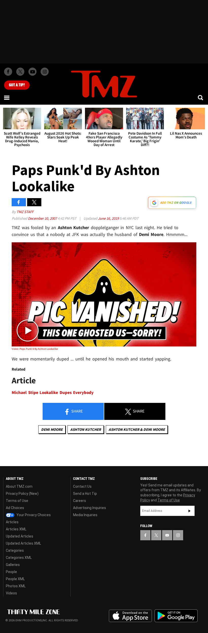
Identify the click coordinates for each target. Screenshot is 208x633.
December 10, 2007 (43, 218)
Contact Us (82, 486)
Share (77, 411)
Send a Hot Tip (85, 494)
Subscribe (189, 511)
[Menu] (7, 97)
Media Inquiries (85, 515)
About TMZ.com (19, 486)
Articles (12, 522)
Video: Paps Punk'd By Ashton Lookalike (35, 349)
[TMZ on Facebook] (8, 72)
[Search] (201, 97)
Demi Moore (52, 429)
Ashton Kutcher (85, 429)
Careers (79, 501)
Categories (15, 550)
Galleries (13, 565)
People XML (15, 579)
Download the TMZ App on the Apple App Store (130, 616)
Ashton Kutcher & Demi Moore (137, 429)
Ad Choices (15, 508)
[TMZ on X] (20, 72)
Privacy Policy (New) (22, 494)
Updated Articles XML (23, 543)
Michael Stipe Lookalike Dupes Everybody (53, 392)
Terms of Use (17, 501)
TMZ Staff (24, 211)
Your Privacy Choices (33, 515)
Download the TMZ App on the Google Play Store (176, 615)
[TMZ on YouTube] (167, 535)
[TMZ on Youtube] (32, 72)
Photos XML (16, 586)
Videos (11, 593)
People (11, 572)
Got (17, 85)
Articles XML (16, 529)
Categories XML (19, 558)
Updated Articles (19, 536)
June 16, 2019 (108, 218)
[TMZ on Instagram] (45, 72)
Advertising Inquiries (89, 508)
